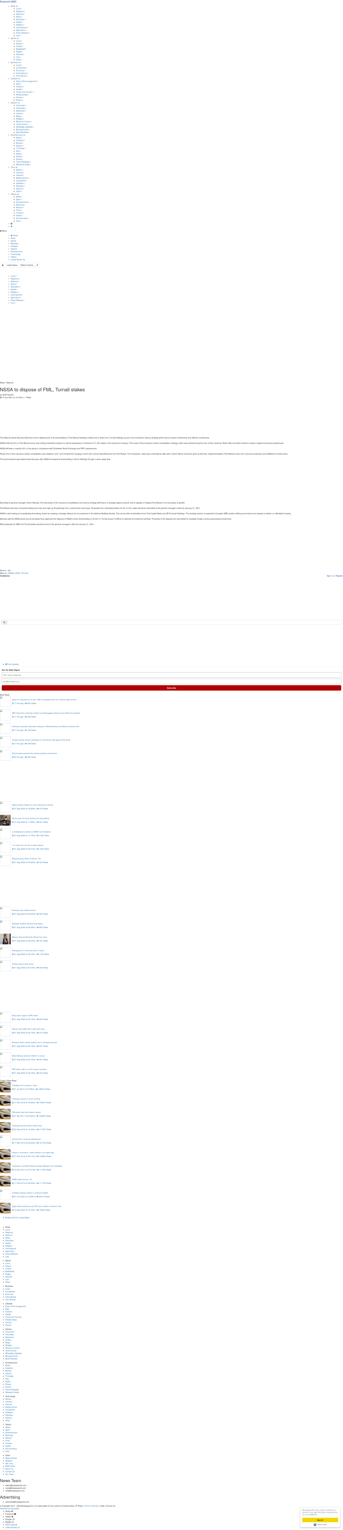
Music (18, 137)
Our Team (9, 1474)
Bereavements (22, 129)
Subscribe (171, 688)
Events (19, 159)
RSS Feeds (10, 1466)
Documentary (22, 218)
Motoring (20, 204)
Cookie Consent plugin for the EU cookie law (320, 1524)
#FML (17, 573)
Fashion (19, 86)
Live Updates (13, 664)
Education (20, 19)
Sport (18, 199)
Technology (15, 254)
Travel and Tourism (24, 92)
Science (19, 188)
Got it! (320, 1520)
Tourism (19, 212)
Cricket (19, 46)
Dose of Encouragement (26, 81)
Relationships (21, 94)
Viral (18, 220)
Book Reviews (22, 132)
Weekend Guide (23, 164)
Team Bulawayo (23, 161)
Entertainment (17, 135)
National (19, 14)
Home (15, 235)
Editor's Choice (27, 265)
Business (15, 62)
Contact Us (10, 1471)
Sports (14, 38)
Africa (18, 16)
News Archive (11, 1458)
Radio (18, 153)
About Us (9, 1468)
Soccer (19, 43)
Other (18, 59)
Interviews (20, 108)
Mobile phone (22, 178)
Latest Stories (17, 259)
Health (19, 22)
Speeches (20, 110)
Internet (19, 175)
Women (19, 207)
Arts (17, 151)
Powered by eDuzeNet (9, 1508)
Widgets (8, 1460)
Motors (19, 169)
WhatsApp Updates (24, 126)
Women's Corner (23, 121)
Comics (19, 97)
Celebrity (20, 140)
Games (19, 145)
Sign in (330, 576)
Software (20, 183)
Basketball (20, 49)
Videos (14, 194)
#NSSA (11, 573)
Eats (18, 83)
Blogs (18, 116)
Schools (19, 54)
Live (18, 35)
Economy (20, 70)
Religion (19, 24)
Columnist (20, 105)
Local (18, 8)
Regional (20, 11)
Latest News (12, 265)
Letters (19, 113)
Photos (19, 100)
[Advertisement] (171, 325)
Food (18, 210)
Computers (20, 180)
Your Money (21, 75)
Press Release (22, 32)
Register (339, 576)
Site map (9, 1463)
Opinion (14, 102)
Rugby (19, 51)
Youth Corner (21, 124)
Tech (13, 167)
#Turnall (24, 573)
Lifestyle (14, 78)
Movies (19, 143)
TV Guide (20, 148)
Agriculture (20, 30)
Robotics (19, 186)
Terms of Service (91, 1505)
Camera (19, 172)
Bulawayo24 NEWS (8, 1)
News (13, 6)
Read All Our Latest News (18, 1217)
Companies (21, 67)
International (21, 27)
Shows (19, 156)
